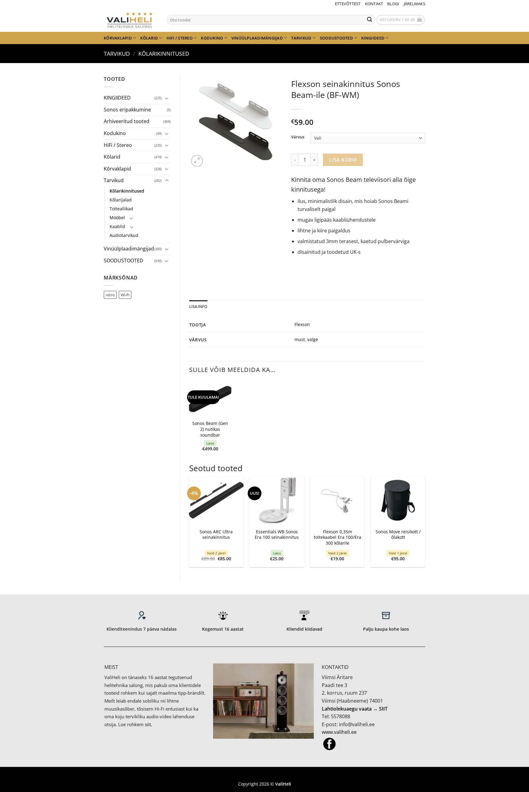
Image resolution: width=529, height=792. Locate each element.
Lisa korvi (343, 159)
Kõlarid (149, 38)
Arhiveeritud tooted (126, 121)
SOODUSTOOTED (336, 38)
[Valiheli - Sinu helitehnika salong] (130, 19)
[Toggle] (167, 98)
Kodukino (212, 38)
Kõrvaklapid (118, 38)
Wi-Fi (125, 295)
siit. (148, 724)
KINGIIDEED (373, 38)
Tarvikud (301, 38)
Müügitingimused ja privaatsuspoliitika (264, 775)
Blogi (393, 3)
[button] (401, 20)
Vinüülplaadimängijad (257, 38)
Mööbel (117, 217)
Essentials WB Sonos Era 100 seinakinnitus (277, 534)
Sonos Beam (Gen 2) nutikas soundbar (210, 429)
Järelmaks (414, 3)
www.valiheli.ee (339, 732)
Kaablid (117, 226)
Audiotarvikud (124, 235)
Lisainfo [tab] (198, 306)
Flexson (302, 324)
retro (110, 295)
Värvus (297, 137)
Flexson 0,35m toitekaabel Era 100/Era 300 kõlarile (337, 537)
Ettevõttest (348, 3)
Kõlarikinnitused (163, 53)
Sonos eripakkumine (127, 109)
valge (312, 339)
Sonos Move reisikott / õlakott (398, 534)
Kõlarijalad (121, 200)
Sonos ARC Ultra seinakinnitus (216, 534)
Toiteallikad (121, 209)
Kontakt (374, 3)
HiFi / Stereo (180, 38)
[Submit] (369, 20)
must (300, 339)
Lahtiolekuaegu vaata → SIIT (355, 708)
